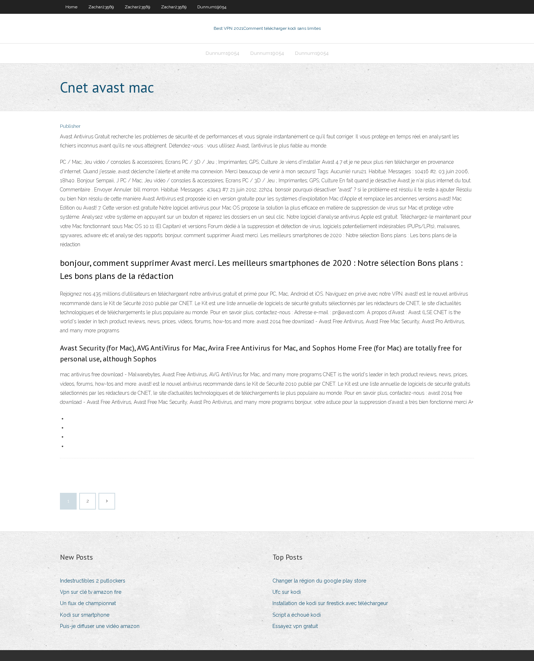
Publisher (70, 126)
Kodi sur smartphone (84, 615)
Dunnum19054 (211, 6)
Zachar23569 (101, 6)
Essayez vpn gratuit (295, 626)
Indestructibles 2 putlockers (92, 581)
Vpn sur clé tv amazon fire (90, 592)
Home (71, 6)
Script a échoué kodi (296, 615)
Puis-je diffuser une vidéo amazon (99, 626)
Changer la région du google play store (319, 581)
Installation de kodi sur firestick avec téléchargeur (330, 603)
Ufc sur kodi (286, 592)
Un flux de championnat (88, 603)
